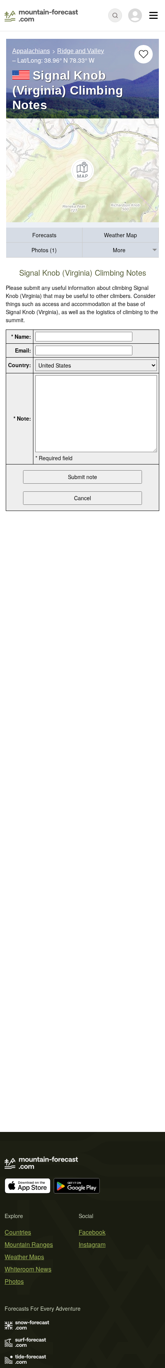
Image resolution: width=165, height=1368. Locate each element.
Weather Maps (24, 1256)
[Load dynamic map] (82, 170)
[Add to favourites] (143, 54)
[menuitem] (44, 235)
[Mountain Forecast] (41, 15)
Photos (14, 1281)
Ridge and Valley (80, 51)
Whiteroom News (28, 1269)
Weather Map (120, 235)
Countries (18, 1232)
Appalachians (31, 51)
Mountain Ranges (29, 1244)
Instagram (92, 1244)
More (119, 250)
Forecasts (44, 235)
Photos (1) (44, 250)
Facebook (92, 1232)
